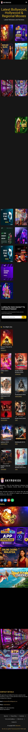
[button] (26, 2)
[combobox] (12, 317)
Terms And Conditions (10, 719)
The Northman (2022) (20, 394)
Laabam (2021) (4, 370)
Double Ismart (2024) (20, 418)
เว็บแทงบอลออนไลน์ (15, 728)
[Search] (24, 317)
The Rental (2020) (5, 418)
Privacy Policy (14, 716)
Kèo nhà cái (4, 728)
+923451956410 (6, 704)
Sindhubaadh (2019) (20, 442)
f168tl (21, 728)
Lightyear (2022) (5, 442)
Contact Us (14, 722)
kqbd (25, 728)
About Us (6, 716)
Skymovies (18, 725)
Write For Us (20, 719)
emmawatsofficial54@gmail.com (10, 701)
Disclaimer (21, 716)
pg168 (9, 728)
